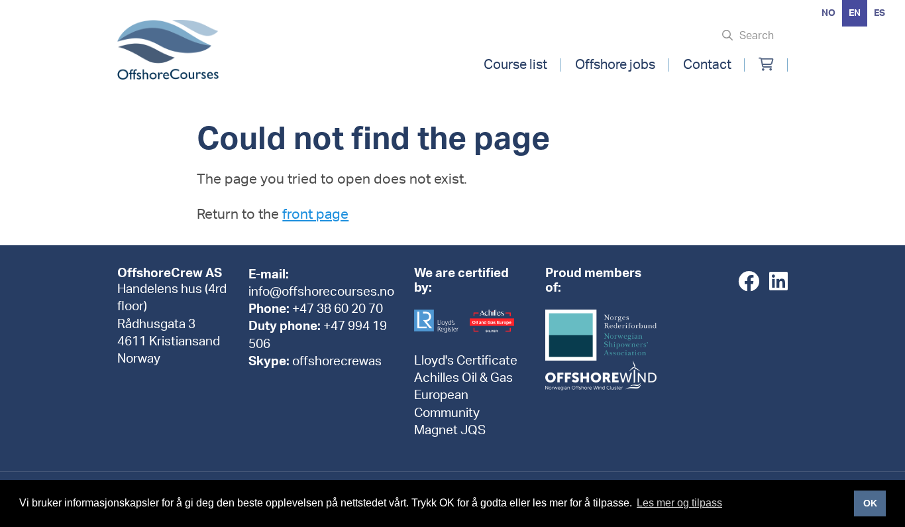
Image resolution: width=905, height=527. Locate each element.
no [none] (828, 13)
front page (315, 214)
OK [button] (870, 503)
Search (756, 35)
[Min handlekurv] (766, 65)
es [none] (879, 13)
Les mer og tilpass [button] (679, 502)
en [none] (855, 13)
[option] (828, 13)
